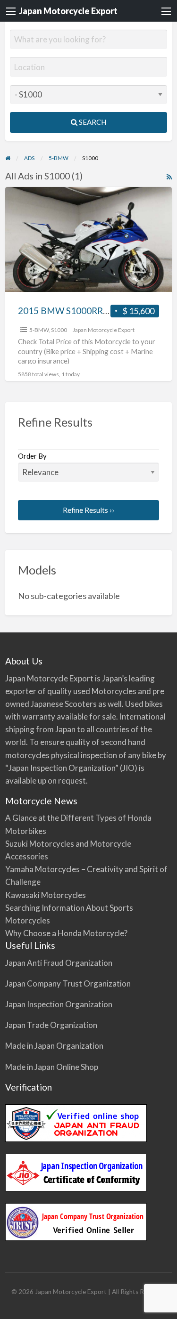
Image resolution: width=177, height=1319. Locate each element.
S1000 (59, 329)
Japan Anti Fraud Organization (58, 963)
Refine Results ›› (88, 510)
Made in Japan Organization (54, 1046)
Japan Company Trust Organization (68, 983)
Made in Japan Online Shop (51, 1067)
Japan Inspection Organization (58, 1004)
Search (91, 122)
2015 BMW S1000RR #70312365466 (92, 310)
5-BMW (39, 329)
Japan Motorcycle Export (68, 11)
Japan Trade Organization (51, 1025)
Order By (32, 456)
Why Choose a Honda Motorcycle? (66, 933)
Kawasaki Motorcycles (45, 895)
